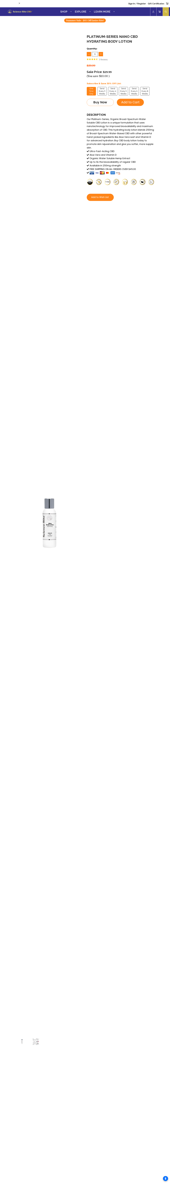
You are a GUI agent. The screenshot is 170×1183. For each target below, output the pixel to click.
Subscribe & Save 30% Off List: (104, 83)
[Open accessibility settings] (165, 1178)
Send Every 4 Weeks (112, 91)
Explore (80, 11)
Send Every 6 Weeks (134, 91)
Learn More (102, 11)
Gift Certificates (156, 3)
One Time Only (91, 91)
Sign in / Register (137, 3)
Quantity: (92, 48)
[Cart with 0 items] (167, 3)
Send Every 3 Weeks (102, 91)
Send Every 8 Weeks (145, 91)
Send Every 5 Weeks (123, 91)
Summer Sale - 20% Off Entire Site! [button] (85, 20)
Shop (63, 11)
